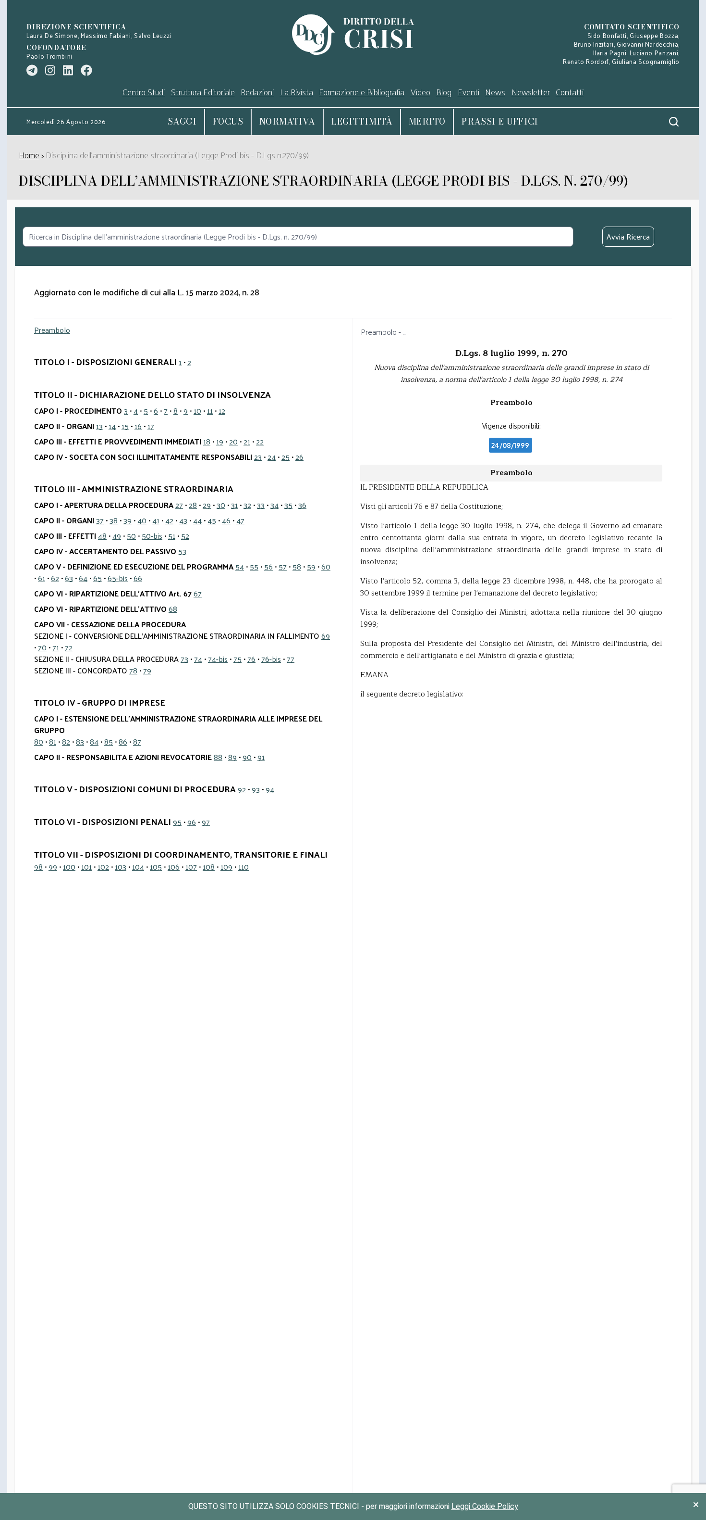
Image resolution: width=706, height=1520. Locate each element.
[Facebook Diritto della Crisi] (86, 70)
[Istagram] (50, 70)
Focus (228, 121)
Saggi (182, 121)
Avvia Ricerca (628, 236)
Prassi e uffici (500, 121)
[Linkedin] (68, 70)
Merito (427, 121)
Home (29, 155)
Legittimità (361, 121)
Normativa (287, 121)
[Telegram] (31, 70)
